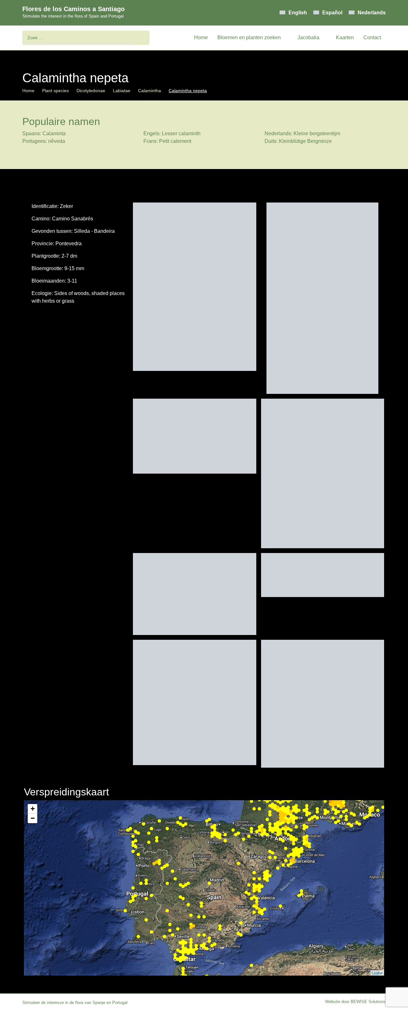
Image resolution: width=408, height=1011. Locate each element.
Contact (372, 37)
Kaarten (345, 37)
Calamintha (149, 90)
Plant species (55, 90)
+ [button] (33, 809)
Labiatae (121, 90)
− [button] (33, 818)
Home (201, 37)
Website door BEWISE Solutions (355, 1001)
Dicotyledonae (90, 90)
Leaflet (377, 972)
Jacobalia (308, 37)
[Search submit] (142, 38)
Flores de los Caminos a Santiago (73, 8)
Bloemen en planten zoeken (249, 37)
